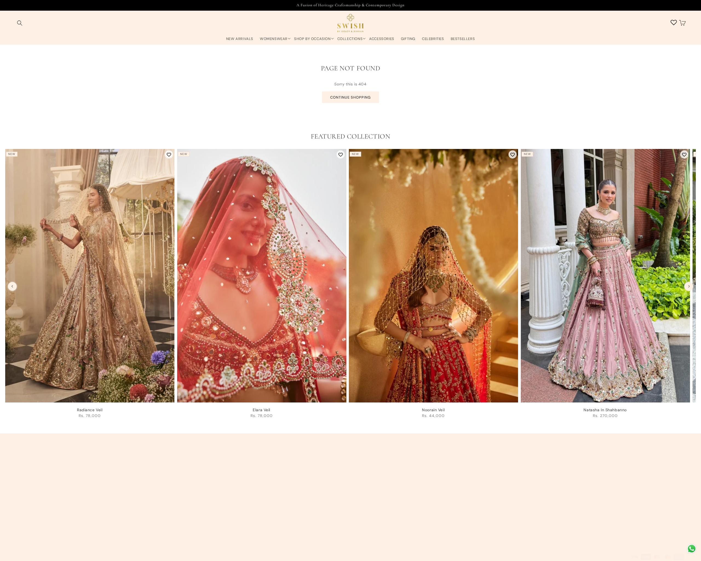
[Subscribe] (678, 491)
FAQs (244, 526)
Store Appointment (34, 488)
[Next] (688, 286)
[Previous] (12, 286)
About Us (25, 469)
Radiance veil (89, 409)
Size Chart (249, 517)
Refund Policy (253, 507)
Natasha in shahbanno (605, 409)
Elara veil (261, 409)
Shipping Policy (254, 478)
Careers (23, 526)
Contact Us (27, 478)
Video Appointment (34, 498)
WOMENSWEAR (274, 39)
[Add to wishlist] (169, 154)
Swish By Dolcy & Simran (49, 558)
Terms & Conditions (258, 469)
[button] (20, 23)
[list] (350, 286)
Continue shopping (350, 97)
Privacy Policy (253, 498)
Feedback (25, 536)
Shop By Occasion (312, 39)
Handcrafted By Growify (91, 558)
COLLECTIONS (350, 39)
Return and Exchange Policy (266, 488)
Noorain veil (433, 409)
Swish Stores (28, 507)
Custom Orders (31, 517)
